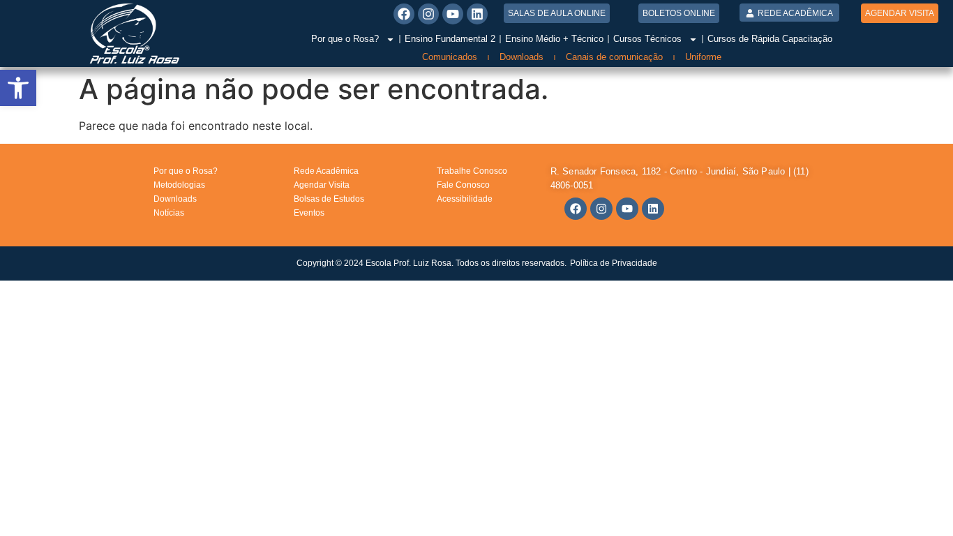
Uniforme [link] (703, 57)
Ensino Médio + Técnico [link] (554, 39)
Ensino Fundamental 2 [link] (450, 39)
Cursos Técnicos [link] (647, 39)
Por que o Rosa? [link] (345, 39)
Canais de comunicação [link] (614, 57)
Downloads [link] (521, 57)
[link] (18, 88)
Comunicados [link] (449, 57)
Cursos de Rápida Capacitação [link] (769, 39)
